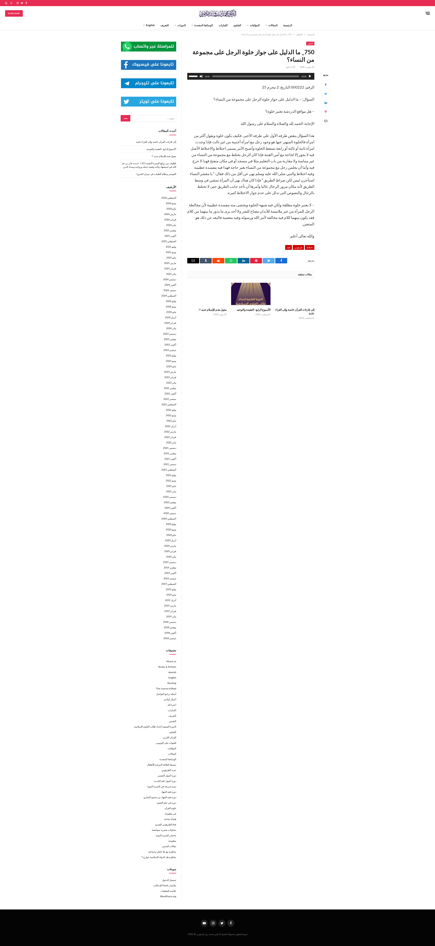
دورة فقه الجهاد (168, 791)
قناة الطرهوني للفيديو (165, 824)
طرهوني (298, 247)
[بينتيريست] (326, 112)
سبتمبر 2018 (169, 638)
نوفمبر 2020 (170, 502)
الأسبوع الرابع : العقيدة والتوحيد (254, 309)
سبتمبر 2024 (169, 290)
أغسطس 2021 (168, 469)
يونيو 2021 (171, 480)
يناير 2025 (171, 273)
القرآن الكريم (169, 737)
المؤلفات (255, 25)
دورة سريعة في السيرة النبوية (161, 786)
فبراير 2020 (170, 551)
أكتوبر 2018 (170, 632)
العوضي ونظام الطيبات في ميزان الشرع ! (156, 173)
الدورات (181, 25)
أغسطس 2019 (168, 583)
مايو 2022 (171, 420)
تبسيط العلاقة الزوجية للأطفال (161, 764)
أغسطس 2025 (168, 241)
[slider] (193, 76)
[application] (250, 76)
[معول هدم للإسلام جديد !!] (207, 294)
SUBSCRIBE (14, 13)
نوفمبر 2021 (170, 453)
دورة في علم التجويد (166, 802)
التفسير (172, 721)
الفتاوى (237, 25)
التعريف (164, 25)
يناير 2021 (171, 491)
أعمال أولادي (170, 699)
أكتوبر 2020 (170, 507)
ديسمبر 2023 (169, 333)
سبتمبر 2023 (169, 350)
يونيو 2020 (171, 529)
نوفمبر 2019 (170, 567)
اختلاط (310, 247)
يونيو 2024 (171, 306)
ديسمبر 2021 (169, 447)
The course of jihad (166, 688)
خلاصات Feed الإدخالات (164, 885)
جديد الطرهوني (168, 770)
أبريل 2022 (170, 426)
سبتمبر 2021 (169, 464)
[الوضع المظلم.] (11, 3)
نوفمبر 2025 (170, 230)
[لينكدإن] (326, 103)
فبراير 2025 (170, 268)
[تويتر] (326, 94)
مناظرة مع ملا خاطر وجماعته (162, 851)
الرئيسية (287, 25)
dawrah (172, 672)
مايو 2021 (171, 485)
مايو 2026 (171, 208)
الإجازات (223, 25)
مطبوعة (172, 840)
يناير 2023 (171, 382)
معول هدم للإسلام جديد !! (213, 309)
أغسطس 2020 (168, 518)
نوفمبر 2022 (170, 388)
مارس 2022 (170, 431)
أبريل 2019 (170, 600)
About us (171, 661)
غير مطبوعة (170, 813)
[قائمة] (427, 13)
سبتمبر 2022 (169, 398)
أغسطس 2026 (168, 197)
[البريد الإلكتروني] (326, 121)
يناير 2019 (171, 616)
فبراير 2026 (170, 219)
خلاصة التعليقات (168, 890)
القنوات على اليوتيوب (166, 742)
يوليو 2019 (171, 589)
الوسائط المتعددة (203, 25)
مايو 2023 (171, 366)
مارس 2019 (170, 605)
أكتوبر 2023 (170, 344)
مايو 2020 (171, 534)
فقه (288, 247)
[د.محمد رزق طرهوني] (217, 13)
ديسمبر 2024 (169, 279)
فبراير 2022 (170, 437)
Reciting (171, 683)
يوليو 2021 (171, 475)
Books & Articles (167, 666)
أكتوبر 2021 (170, 458)
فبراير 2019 (170, 611)
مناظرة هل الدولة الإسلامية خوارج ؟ (159, 857)
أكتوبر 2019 (170, 572)
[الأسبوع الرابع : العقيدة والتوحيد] (251, 294)
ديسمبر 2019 (169, 562)
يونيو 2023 (171, 360)
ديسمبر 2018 (169, 621)
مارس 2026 (170, 214)
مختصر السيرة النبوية (166, 835)
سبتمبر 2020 (169, 513)
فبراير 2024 (170, 322)
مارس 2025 (170, 263)
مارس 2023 (170, 371)
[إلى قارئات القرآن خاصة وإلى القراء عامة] (294, 294)
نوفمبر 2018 (170, 627)
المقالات (272, 25)
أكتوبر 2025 (170, 235)
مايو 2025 (171, 257)
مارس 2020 (170, 545)
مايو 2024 (171, 311)
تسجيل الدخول (169, 880)
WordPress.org (168, 896)
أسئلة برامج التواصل (166, 693)
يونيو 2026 (171, 203)
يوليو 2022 (171, 409)
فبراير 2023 (170, 377)
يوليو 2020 (171, 524)
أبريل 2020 (170, 540)
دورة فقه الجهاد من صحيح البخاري (159, 797)
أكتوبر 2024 (170, 284)
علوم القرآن (170, 808)
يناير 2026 (171, 224)
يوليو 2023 (171, 355)
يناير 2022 (171, 442)
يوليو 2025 (171, 246)
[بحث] (6, 3)
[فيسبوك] (326, 85)
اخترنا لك (171, 704)
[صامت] (201, 76)
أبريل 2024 (170, 317)
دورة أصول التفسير (167, 775)
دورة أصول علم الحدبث (165, 780)
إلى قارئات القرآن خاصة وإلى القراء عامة (294, 311)
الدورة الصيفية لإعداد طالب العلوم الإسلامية (155, 726)
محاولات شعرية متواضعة (164, 829)
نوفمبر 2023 (170, 339)
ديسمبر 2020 (169, 496)
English (150, 25)
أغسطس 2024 (168, 295)
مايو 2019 (171, 594)
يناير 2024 (171, 328)
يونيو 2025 (171, 252)
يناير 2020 (171, 556)
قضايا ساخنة (170, 819)
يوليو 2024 (171, 301)
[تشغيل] (310, 76)
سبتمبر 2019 (169, 578)
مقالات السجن (169, 846)
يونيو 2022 (171, 415)
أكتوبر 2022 (170, 393)
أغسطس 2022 (168, 404)
